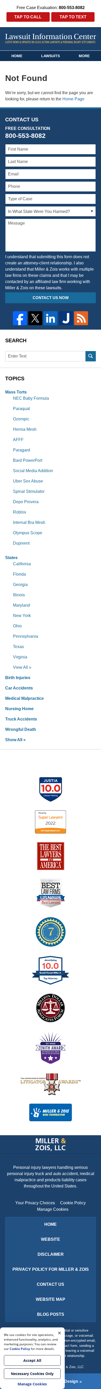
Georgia (20, 584)
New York (22, 615)
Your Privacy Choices (35, 1203)
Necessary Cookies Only (32, 1373)
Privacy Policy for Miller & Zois (50, 1269)
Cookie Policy (73, 1203)
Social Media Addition (33, 471)
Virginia (20, 657)
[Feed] (81, 318)
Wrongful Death (20, 729)
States (11, 557)
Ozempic (21, 419)
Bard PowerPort (27, 460)
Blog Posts (50, 1314)
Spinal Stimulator (29, 491)
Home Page (73, 99)
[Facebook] (20, 318)
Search (90, 356)
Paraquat (21, 408)
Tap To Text (73, 17)
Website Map (50, 1299)
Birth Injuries (17, 677)
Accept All (32, 1360)
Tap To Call (28, 17)
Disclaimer (51, 1254)
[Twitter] (35, 318)
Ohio (17, 626)
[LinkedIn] (50, 318)
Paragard (21, 450)
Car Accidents (19, 688)
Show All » (15, 740)
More (84, 56)
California (22, 564)
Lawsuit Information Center (50, 38)
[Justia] (66, 318)
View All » (22, 667)
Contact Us (50, 1284)
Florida (19, 574)
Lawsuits (50, 56)
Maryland (21, 605)
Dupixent (21, 543)
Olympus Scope (27, 533)
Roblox (19, 512)
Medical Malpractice (24, 698)
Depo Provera (26, 502)
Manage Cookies (52, 1209)
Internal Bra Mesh (29, 522)
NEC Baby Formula (31, 398)
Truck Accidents (21, 719)
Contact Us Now (51, 297)
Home (16, 56)
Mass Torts (16, 392)
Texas (18, 646)
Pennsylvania (25, 636)
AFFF (18, 439)
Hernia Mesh (25, 429)
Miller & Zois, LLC (70, 1367)
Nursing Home (19, 709)
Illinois (19, 595)
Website (50, 1239)
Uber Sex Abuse (28, 481)
